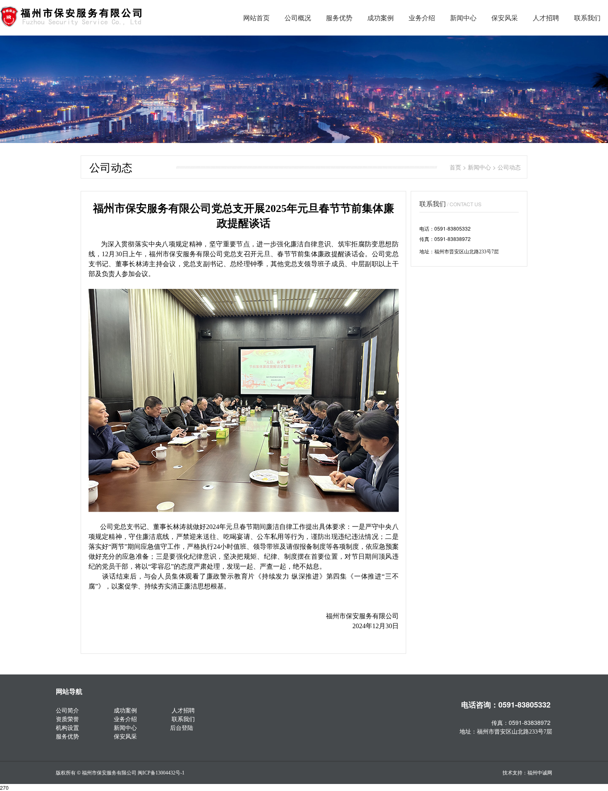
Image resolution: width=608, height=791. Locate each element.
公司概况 (298, 17)
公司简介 (67, 710)
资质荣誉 (67, 719)
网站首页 (256, 17)
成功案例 (380, 17)
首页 (455, 167)
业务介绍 (422, 17)
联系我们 (587, 17)
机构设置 (67, 727)
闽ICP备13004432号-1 (161, 773)
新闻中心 (463, 17)
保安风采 (504, 17)
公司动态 (509, 167)
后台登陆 (181, 727)
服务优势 (339, 17)
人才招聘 (546, 17)
